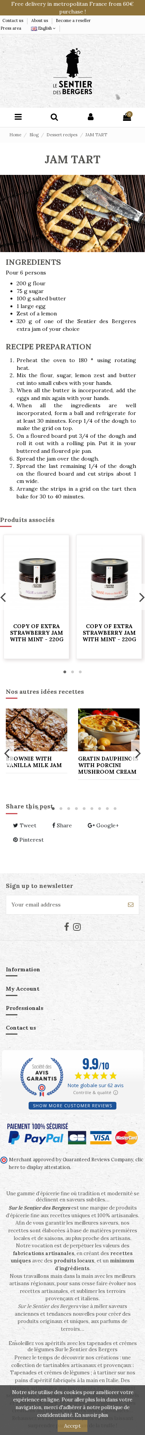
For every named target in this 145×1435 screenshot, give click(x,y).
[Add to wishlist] (44, 616)
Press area (11, 28)
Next (138, 753)
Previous (7, 753)
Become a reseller (73, 20)
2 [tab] (73, 672)
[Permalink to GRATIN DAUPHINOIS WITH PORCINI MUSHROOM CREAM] (109, 729)
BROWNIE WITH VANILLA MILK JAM (34, 762)
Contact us (13, 20)
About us (40, 20)
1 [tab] (65, 672)
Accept (72, 1426)
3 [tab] (80, 672)
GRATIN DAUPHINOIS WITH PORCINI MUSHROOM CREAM (108, 765)
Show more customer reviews (72, 1105)
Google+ (107, 825)
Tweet (27, 825)
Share (63, 825)
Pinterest (31, 839)
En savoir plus (91, 1415)
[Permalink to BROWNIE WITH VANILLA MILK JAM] (36, 729)
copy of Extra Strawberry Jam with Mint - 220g (45, 633)
